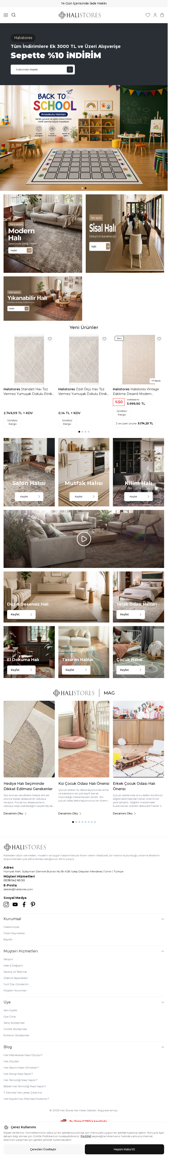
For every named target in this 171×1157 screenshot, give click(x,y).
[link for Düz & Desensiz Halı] (56, 597)
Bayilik (8, 939)
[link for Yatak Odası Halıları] (138, 597)
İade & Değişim (13, 965)
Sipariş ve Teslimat (15, 971)
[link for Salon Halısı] (29, 472)
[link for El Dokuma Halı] (29, 652)
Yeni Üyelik (10, 1010)
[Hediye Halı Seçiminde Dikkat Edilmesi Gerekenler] (29, 739)
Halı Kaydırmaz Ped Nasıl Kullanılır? (26, 1098)
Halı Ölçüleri (11, 1061)
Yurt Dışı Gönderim (16, 984)
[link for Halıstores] (84, 107)
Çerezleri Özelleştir (43, 1149)
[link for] (43, 233)
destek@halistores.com (18, 889)
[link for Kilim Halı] (138, 472)
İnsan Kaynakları (14, 933)
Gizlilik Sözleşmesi (15, 1029)
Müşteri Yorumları (15, 990)
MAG (109, 693)
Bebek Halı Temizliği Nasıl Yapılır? (25, 1086)
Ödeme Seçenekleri (16, 978)
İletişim (8, 959)
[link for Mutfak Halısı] (84, 472)
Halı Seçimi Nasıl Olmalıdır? (21, 1067)
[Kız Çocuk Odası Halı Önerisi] (84, 739)
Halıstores (12, 389)
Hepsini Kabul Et (124, 1149)
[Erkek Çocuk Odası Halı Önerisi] (138, 739)
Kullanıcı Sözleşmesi (16, 1035)
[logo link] (79, 15)
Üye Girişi (10, 1016)
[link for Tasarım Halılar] (84, 652)
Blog (8, 1047)
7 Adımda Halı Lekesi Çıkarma (23, 1092)
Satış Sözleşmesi (14, 1022)
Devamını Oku (13, 813)
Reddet (86, 1136)
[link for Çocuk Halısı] (138, 652)
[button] (82, 188)
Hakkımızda (11, 927)
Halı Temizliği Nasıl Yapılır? (20, 1080)
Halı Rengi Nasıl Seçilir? (18, 1073)
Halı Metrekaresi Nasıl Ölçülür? (23, 1055)
